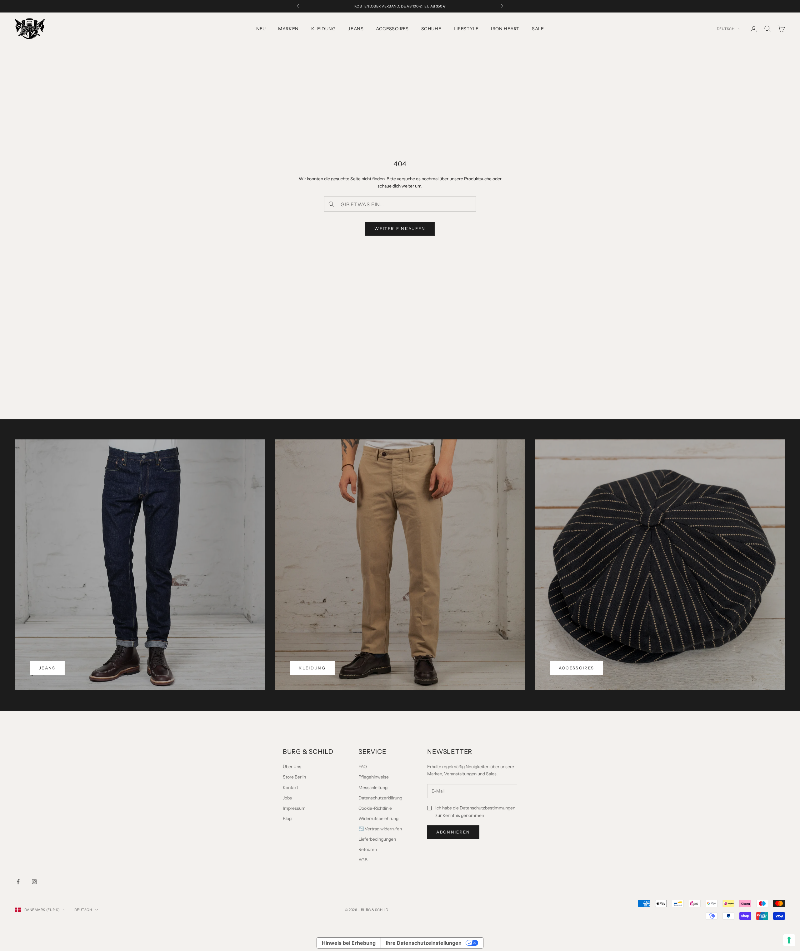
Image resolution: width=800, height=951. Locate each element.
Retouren (367, 849)
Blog (287, 818)
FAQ (362, 766)
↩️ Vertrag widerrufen (380, 829)
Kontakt (290, 787)
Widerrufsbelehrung (378, 818)
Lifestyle (466, 29)
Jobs (287, 798)
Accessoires (392, 29)
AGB (363, 860)
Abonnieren (453, 831)
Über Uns (292, 766)
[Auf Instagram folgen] (34, 881)
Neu (261, 29)
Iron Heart (505, 29)
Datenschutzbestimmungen (487, 808)
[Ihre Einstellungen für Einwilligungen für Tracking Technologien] (789, 940)
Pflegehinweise (373, 777)
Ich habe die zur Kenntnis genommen (475, 811)
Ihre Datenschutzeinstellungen (424, 943)
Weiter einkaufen (399, 228)
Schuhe (431, 29)
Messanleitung (373, 787)
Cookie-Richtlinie (375, 808)
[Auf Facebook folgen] (18, 881)
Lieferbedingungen (377, 839)
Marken (288, 29)
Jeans (355, 29)
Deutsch (725, 29)
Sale (538, 29)
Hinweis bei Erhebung (349, 943)
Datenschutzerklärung (380, 798)
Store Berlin (294, 777)
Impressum (294, 808)
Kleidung (323, 29)
